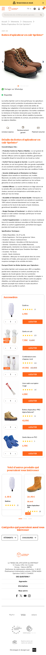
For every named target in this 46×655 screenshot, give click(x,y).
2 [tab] (19, 86)
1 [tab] (18, 86)
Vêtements (8, 538)
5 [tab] (24, 86)
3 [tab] (21, 86)
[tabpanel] (23, 62)
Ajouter (32, 321)
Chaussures (27, 538)
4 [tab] (23, 86)
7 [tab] (27, 86)
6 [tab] (26, 86)
